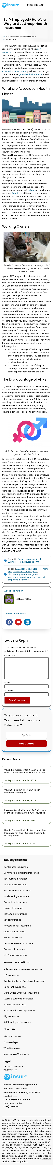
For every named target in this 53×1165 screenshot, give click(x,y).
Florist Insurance (13, 937)
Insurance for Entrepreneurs (19, 1010)
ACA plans (21, 568)
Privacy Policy (21, 1161)
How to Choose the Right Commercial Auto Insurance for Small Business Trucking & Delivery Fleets (26, 833)
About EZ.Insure (12, 1036)
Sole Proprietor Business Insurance (23, 969)
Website (9, 690)
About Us (9, 1029)
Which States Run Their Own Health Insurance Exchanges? (22, 791)
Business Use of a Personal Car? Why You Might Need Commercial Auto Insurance (25, 811)
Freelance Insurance (15, 1004)
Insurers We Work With (16, 1054)
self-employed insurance (27, 578)
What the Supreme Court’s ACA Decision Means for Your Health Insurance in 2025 (25, 771)
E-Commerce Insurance (17, 890)
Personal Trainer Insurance (18, 943)
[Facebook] (9, 622)
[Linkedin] (27, 622)
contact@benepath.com (17, 1099)
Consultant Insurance (15, 902)
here (11, 1156)
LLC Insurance (11, 975)
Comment (11, 655)
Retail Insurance (12, 919)
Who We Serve (12, 1048)
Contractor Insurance (16, 867)
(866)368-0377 (11, 1106)
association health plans (25, 571)
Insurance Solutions (17, 962)
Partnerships (11, 1042)
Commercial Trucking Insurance (21, 872)
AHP (10, 571)
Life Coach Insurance (15, 955)
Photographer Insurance (17, 925)
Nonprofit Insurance (15, 987)
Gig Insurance (11, 1016)
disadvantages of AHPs (19, 574)
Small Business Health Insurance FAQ (24, 560)
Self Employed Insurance (17, 1022)
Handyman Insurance (15, 884)
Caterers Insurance (14, 949)
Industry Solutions (15, 860)
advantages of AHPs (38, 568)
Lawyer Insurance (13, 908)
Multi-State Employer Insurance (21, 992)
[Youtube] (18, 622)
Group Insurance (26, 559)
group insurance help (29, 577)
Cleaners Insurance (14, 931)
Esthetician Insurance (15, 914)
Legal (7, 1061)
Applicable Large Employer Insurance (24, 981)
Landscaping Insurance (16, 896)
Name (7, 682)
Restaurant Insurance (16, 878)
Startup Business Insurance (18, 998)
